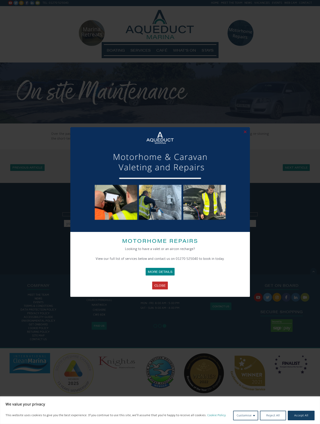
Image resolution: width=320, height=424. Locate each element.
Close (160, 285)
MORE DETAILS (160, 271)
